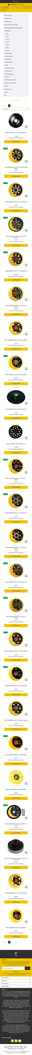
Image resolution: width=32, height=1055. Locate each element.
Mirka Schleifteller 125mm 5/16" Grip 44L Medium (16, 306)
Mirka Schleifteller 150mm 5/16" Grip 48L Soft (16, 582)
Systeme (6, 86)
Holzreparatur (8, 89)
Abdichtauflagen (9, 62)
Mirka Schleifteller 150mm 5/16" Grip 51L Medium (16, 617)
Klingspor (21, 1046)
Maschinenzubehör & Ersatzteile (13, 27)
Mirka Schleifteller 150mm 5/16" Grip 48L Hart (16, 512)
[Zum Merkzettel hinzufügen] (26, 126)
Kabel (6, 65)
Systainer (7, 76)
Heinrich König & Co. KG (12, 1048)
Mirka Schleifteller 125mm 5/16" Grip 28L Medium (16, 237)
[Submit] (27, 968)
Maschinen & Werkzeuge (11, 24)
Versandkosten (23, 1051)
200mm (7, 47)
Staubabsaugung (9, 74)
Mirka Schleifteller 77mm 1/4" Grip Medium (16, 927)
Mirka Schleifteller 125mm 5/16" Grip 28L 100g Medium (16, 168)
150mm (7, 44)
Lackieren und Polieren (10, 83)
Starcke (25, 1046)
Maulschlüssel (8, 71)
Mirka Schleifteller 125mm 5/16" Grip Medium (16, 374)
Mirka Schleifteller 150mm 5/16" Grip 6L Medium (16, 651)
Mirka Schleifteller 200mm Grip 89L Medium (16, 789)
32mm (7, 33)
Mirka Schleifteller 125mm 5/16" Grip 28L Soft (16, 271)
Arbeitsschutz (8, 18)
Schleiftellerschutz (9, 68)
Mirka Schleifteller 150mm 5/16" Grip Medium (16, 685)
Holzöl (6, 92)
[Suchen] (22, 7)
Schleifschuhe (8, 53)
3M (15, 1047)
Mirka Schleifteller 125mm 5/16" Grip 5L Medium (16, 340)
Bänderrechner (8, 15)
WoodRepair (6, 1047)
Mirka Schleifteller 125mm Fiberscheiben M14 (16, 409)
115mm (7, 39)
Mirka (5, 1046)
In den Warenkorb (16, 141)
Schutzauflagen (8, 56)
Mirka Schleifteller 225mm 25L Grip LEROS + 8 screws (16, 824)
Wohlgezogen (9, 1046)
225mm (7, 50)
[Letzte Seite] (16, 105)
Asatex (18, 1047)
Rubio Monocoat (21, 1048)
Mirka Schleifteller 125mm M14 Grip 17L (16, 443)
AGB (8, 974)
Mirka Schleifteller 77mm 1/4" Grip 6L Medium (16, 893)
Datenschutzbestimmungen (13, 973)
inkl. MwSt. (16, 7)
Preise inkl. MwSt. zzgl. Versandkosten (16, 137)
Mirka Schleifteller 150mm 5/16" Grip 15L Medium (16, 479)
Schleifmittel (7, 21)
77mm (7, 36)
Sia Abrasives (16, 1046)
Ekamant (11, 1047)
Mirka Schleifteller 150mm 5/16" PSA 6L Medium (16, 720)
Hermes (25, 1047)
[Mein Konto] (29, 7)
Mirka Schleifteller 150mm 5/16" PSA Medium (16, 754)
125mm (7, 42)
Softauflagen (8, 59)
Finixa (21, 1047)
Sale (5, 95)
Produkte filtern (17, 100)
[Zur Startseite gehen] (16, 4)
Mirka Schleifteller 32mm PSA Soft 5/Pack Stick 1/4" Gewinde (16, 859)
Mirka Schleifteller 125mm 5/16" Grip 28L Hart (16, 201)
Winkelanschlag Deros (10, 79)
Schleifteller (8, 30)
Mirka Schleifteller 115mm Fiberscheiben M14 (16, 132)
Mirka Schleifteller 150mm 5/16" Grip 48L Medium (16, 548)
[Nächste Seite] (13, 105)
